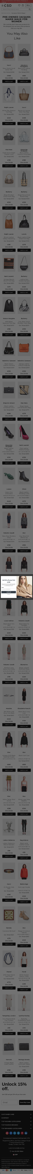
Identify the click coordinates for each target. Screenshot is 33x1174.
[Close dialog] (31, 577)
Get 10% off (9, 592)
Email (3, 587)
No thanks (8, 594)
